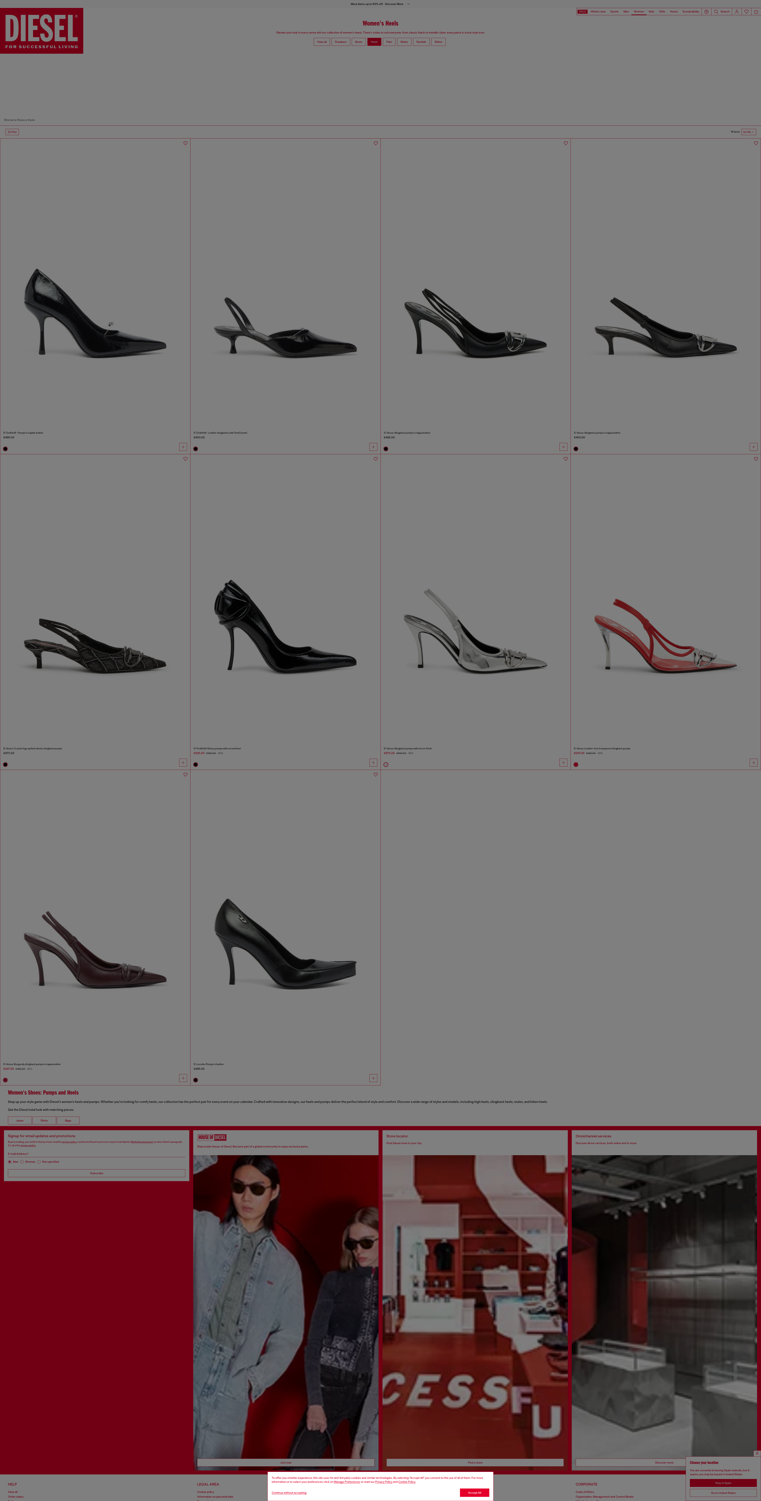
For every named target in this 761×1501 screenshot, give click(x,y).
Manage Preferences (347, 1481)
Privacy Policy (383, 1481)
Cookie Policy (406, 1481)
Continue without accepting (289, 1492)
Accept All (474, 1492)
